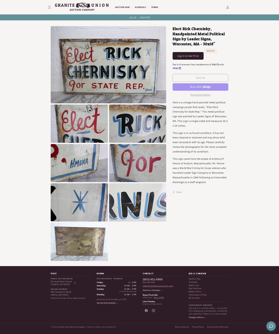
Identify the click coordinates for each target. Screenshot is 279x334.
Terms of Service (182, 327)
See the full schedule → (107, 303)
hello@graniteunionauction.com (158, 286)
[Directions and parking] (74, 283)
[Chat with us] (271, 326)
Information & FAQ (197, 294)
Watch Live (194, 285)
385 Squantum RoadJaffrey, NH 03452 (61, 293)
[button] (51, 7)
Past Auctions (195, 288)
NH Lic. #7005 (159, 297)
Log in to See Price (188, 55)
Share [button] (179, 192)
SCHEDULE (140, 7)
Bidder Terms (195, 291)
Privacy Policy (198, 327)
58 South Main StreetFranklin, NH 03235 (61, 283)
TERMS (154, 7)
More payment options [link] (200, 94)
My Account (194, 297)
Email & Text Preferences (217, 327)
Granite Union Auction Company (71, 327)
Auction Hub (195, 278)
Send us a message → (152, 290)
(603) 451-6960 (153, 279)
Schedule (193, 282)
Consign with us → (197, 317)
